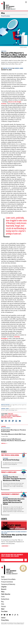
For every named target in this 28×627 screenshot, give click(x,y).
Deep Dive (3, 51)
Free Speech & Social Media (10, 455)
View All (3, 443)
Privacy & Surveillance (9, 472)
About (2, 609)
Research (3, 589)
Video (2, 604)
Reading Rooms (5, 599)
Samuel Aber (18, 68)
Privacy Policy (5, 620)
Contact (3, 618)
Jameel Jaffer (4, 436)
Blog (3, 13)
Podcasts (3, 606)
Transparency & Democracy (10, 494)
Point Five (22, 622)
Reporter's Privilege (6, 417)
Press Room (4, 611)
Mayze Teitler (8, 68)
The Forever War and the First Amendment (14, 536)
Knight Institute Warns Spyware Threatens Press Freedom (13, 430)
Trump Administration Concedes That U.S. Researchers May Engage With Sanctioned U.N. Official (13, 501)
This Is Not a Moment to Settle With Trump (13, 434)
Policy (2, 592)
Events (3, 596)
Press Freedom (5, 16)
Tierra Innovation (10, 623)
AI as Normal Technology (11, 460)
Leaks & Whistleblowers (11, 415)
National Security (6, 416)
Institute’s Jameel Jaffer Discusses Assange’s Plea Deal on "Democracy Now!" (13, 439)
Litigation (3, 587)
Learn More (5, 545)
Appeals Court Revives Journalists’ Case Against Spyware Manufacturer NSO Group (14, 478)
